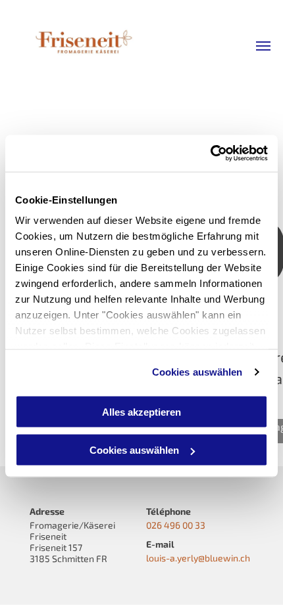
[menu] (263, 46)
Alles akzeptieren (141, 411)
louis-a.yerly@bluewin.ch (198, 557)
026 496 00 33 (175, 525)
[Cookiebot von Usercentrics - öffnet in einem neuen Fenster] (210, 153)
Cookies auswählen (197, 372)
